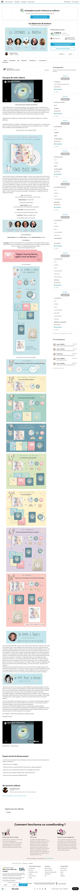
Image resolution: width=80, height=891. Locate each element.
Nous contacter (63, 870)
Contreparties (12, 60)
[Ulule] (21, 889)
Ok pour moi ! (23, 884)
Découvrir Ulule (63, 868)
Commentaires (43, 60)
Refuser (5, 884)
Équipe (61, 872)
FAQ (18, 60)
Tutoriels (30, 874)
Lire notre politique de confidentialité (8, 880)
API (45, 875)
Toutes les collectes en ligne (63, 48)
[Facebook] (34, 889)
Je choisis (14, 884)
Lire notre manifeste (62, 883)
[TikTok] (37, 889)
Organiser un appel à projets (50, 872)
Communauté (17, 1)
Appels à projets (48, 868)
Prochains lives (32, 868)
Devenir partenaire (48, 870)
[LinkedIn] (42, 889)
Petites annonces (32, 875)
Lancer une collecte (9, 1)
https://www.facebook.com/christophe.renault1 (14, 795)
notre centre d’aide (49, 858)
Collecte (5, 60)
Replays (30, 877)
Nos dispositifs (47, 874)
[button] (2, 888)
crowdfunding (5, 842)
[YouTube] (45, 889)
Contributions (33, 60)
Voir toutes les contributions (58, 368)
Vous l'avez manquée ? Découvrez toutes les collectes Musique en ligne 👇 (62, 44)
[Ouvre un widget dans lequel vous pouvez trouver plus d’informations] (75, 888)
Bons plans (31, 870)
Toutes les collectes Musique (40, 17)
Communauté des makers (35, 866)
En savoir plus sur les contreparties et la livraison (62, 333)
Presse (61, 874)
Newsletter (62, 875)
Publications (24, 60)
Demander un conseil (33, 872)
